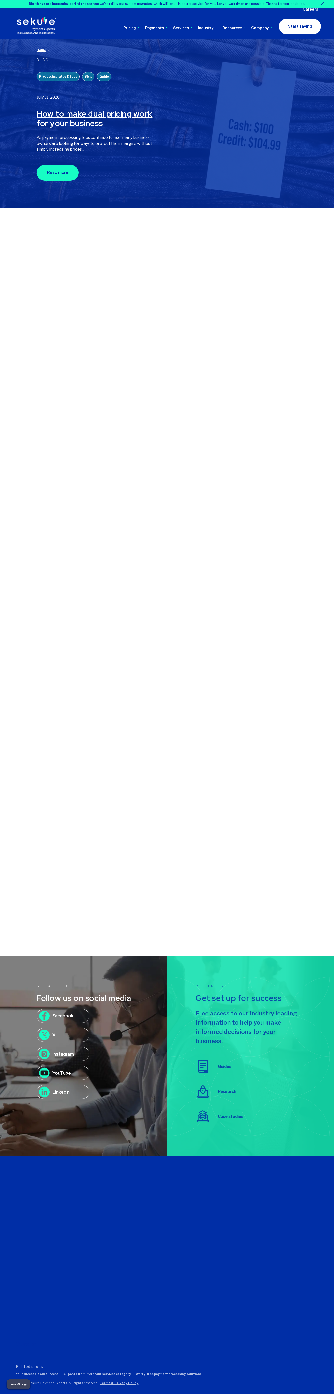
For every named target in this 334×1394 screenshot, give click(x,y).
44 (183, 843)
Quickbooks (209, 1283)
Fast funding (209, 1263)
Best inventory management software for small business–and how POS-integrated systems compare (74, 556)
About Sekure (106, 1194)
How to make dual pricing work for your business (95, 118)
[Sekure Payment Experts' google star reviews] (62, 1330)
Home (41, 50)
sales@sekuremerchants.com (41, 1222)
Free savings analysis (217, 1201)
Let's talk (102, 1222)
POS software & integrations (62, 519)
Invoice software (161, 1276)
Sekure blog (209, 1215)
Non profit (260, 1228)
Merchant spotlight (182, 519)
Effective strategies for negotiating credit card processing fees (252, 743)
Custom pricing (107, 1249)
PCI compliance (212, 1269)
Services (181, 27)
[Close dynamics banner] (322, 4)
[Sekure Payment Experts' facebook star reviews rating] (103, 1330)
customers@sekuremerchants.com (45, 1228)
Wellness (259, 1277)
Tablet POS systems (164, 1256)
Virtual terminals (160, 1269)
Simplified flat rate (109, 1269)
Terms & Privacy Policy (119, 1383)
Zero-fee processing (111, 1256)
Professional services (269, 1249)
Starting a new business (167, 1208)
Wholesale (260, 1270)
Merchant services (144, 519)
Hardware (259, 1215)
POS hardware (141, 339)
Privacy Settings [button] (18, 1384)
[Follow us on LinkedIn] (40, 1274)
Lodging (258, 1235)
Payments (154, 27)
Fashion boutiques (266, 1201)
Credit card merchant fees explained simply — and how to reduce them (75, 743)
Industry (205, 27)
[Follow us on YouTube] (60, 1274)
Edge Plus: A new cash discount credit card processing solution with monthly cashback (162, 746)
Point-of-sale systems (166, 1249)
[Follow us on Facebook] (29, 1274)
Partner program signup (219, 1235)
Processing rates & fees (58, 76)
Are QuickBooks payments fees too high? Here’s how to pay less (256, 538)
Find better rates (161, 1194)
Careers (310, 9)
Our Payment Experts (112, 1201)
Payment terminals (163, 1263)
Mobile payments (161, 1242)
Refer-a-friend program (218, 1208)
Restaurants (261, 1256)
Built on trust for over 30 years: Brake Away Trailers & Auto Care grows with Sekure (165, 541)
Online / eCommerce (268, 1242)
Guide (104, 76)
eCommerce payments (166, 1235)
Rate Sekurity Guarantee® (105, 1278)
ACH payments (160, 1283)
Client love (208, 1228)
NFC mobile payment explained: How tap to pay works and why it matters (255, 358)
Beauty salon (262, 1194)
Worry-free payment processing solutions (168, 1374)
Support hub (209, 1194)
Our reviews (104, 1208)
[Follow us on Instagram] (50, 1274)
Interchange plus (108, 1263)
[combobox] (71, 246)
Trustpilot (26, 1344)
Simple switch (210, 1276)
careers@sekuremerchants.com (43, 1234)
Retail (256, 1263)
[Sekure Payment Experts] (38, 25)
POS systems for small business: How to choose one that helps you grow (163, 358)
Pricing (129, 27)
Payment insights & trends (242, 339)
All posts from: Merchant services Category (97, 1374)
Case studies (210, 1222)
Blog (88, 76)
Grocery (258, 1208)
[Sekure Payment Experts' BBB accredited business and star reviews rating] (149, 1330)
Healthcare (260, 1222)
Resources (232, 27)
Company (260, 27)
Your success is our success (37, 1374)
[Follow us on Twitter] (19, 1274)
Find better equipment (166, 1201)
